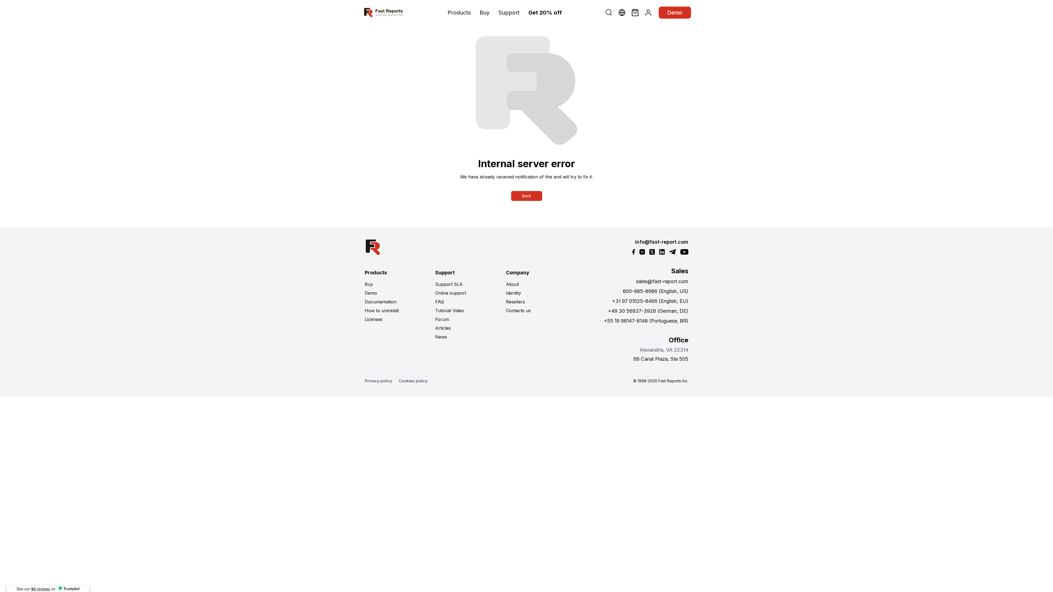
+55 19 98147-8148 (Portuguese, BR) (646, 321)
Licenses (374, 319)
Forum (442, 319)
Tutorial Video (449, 310)
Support (509, 12)
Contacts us (518, 310)
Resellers (515, 301)
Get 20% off (545, 12)
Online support (450, 293)
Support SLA (449, 284)
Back (526, 195)
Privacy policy (378, 380)
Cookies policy (413, 380)
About (512, 284)
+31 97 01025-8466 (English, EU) (650, 301)
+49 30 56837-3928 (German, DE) (648, 311)
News (441, 337)
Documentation (381, 301)
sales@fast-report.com (662, 281)
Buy (484, 12)
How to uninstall (382, 310)
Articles (443, 328)
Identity (513, 293)
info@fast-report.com (661, 242)
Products (459, 12)
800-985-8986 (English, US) (655, 291)
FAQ (439, 301)
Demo (674, 12)
